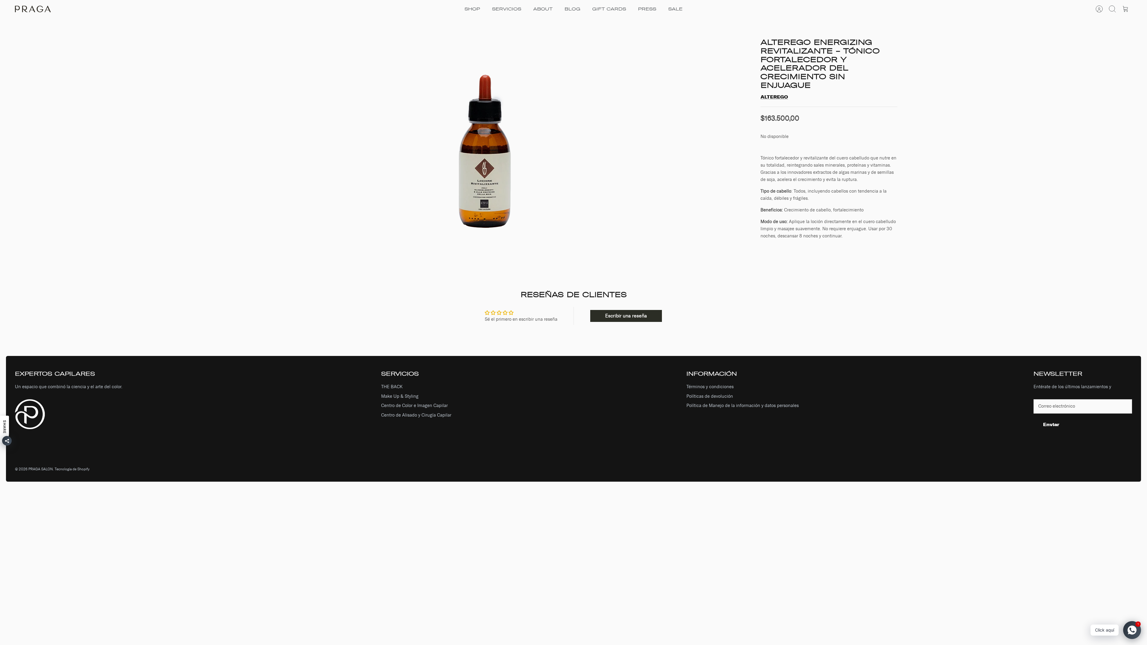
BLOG (572, 9)
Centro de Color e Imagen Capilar (414, 405)
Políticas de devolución (709, 396)
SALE (675, 9)
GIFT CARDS (609, 9)
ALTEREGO (774, 97)
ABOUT (543, 9)
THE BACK (392, 386)
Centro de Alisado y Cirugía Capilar (416, 415)
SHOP (472, 9)
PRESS (647, 9)
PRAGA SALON (40, 469)
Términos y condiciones (710, 386)
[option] (487, 141)
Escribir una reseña (626, 316)
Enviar (1051, 424)
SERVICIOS (506, 9)
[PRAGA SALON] (33, 9)
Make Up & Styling (399, 396)
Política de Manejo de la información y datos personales (742, 405)
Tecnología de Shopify (72, 469)
